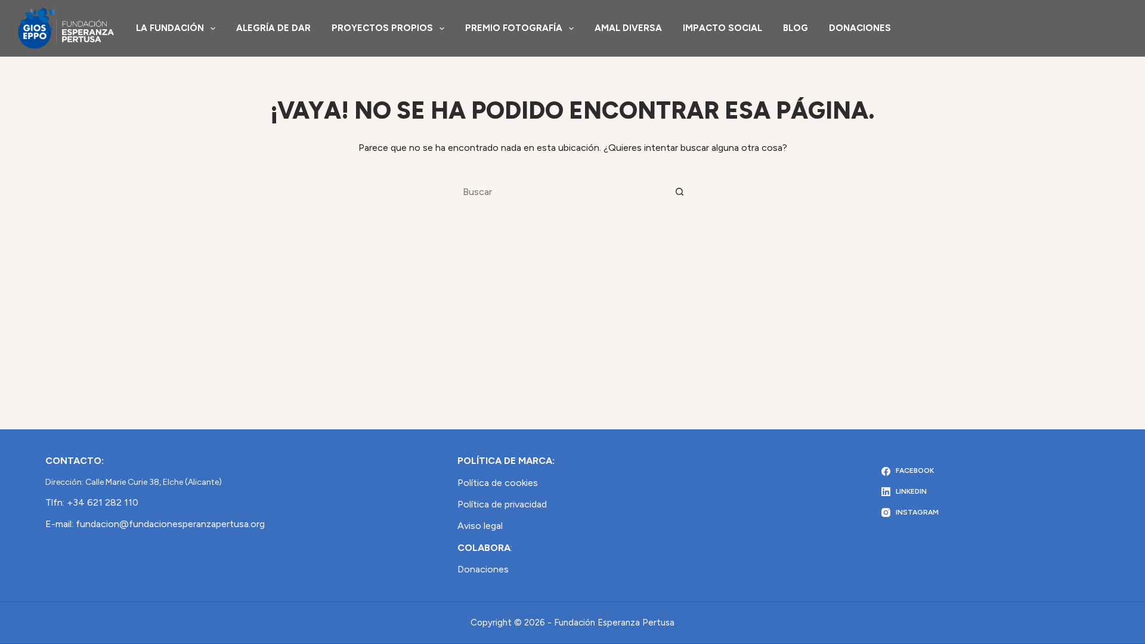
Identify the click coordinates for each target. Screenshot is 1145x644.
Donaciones (483, 569)
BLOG (795, 28)
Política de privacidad (502, 504)
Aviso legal (480, 525)
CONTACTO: (74, 460)
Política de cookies (497, 482)
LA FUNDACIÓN (170, 28)
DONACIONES (860, 28)
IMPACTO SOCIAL (722, 28)
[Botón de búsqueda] (680, 191)
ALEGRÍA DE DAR (273, 28)
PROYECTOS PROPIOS (382, 28)
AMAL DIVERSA (628, 28)
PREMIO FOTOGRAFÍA (513, 28)
